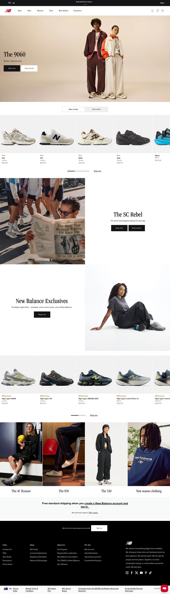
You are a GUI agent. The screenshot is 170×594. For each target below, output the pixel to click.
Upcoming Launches (93, 557)
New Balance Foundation (67, 557)
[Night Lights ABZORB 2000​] (95, 375)
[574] (56, 134)
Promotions (7, 560)
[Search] (152, 11)
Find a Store (7, 564)
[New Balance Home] (9, 10)
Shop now (97, 171)
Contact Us (7, 549)
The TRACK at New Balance (68, 560)
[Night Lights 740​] (56, 375)
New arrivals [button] (29, 68)
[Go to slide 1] (83, 4)
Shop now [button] (11, 68)
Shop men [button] (119, 228)
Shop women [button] (136, 228)
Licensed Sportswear (38, 553)
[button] (157, 11)
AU (10, 589)
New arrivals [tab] (73, 109)
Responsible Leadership (67, 553)
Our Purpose (62, 549)
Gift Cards (34, 549)
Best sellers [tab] (96, 109)
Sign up (99, 528)
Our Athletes (62, 564)
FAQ (4, 553)
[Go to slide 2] (85, 4)
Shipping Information (38, 557)
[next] (164, 134)
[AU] (9, 3)
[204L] (133, 134)
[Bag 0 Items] (162, 11)
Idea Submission (91, 553)
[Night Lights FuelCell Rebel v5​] (133, 375)
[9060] (95, 134)
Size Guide (7, 557)
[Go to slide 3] (86, 4)
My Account (89, 549)
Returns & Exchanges (38, 560)
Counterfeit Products (93, 560)
